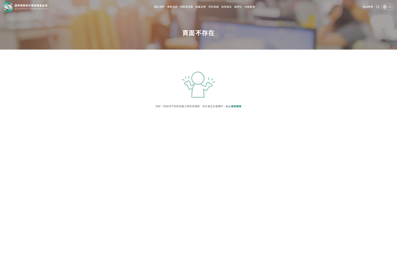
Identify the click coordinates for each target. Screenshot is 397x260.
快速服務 (250, 7)
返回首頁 (236, 106)
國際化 (238, 7)
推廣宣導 (200, 7)
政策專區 (226, 7)
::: (1, 7)
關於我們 (159, 7)
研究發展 (213, 7)
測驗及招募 (186, 7)
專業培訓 (172, 7)
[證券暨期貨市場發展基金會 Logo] (26, 6)
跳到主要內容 (8, 2)
